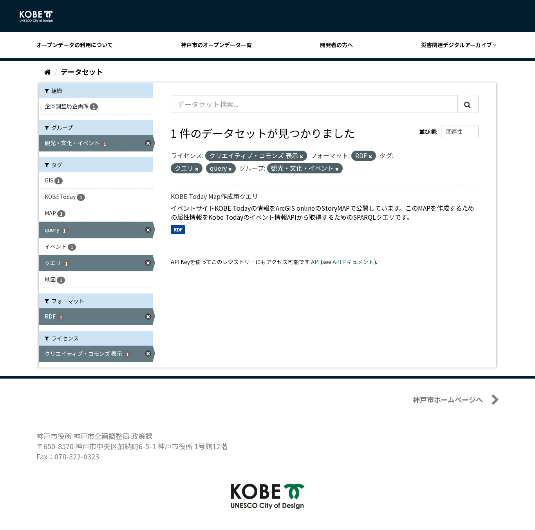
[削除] (301, 156)
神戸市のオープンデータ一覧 (216, 45)
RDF (178, 229)
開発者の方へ (336, 45)
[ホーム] (47, 71)
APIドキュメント (353, 262)
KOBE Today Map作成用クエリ (214, 196)
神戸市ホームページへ (448, 399)
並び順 (427, 131)
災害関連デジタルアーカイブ (456, 45)
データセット (82, 71)
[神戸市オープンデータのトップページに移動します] (40, 16)
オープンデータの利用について (74, 45)
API (315, 262)
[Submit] (468, 104)
